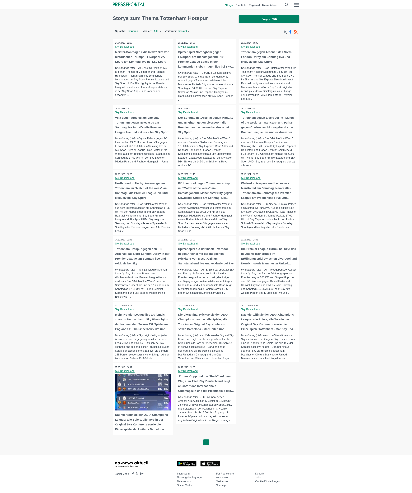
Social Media (184, 485)
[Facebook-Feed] (290, 32)
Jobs (258, 477)
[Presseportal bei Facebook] (132, 474)
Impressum (183, 473)
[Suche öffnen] (287, 5)
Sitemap (221, 485)
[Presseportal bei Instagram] (140, 473)
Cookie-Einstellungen (267, 481)
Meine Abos (269, 5)
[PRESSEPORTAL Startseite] (129, 5)
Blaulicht (241, 5)
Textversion (222, 481)
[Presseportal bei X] (136, 474)
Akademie (222, 477)
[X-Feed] (285, 32)
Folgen (266, 19)
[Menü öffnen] (296, 5)
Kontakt (259, 473)
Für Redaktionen (225, 473)
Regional (254, 5)
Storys (229, 5)
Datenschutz (184, 481)
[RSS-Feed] (296, 32)
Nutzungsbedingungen (190, 477)
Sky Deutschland (125, 46)
